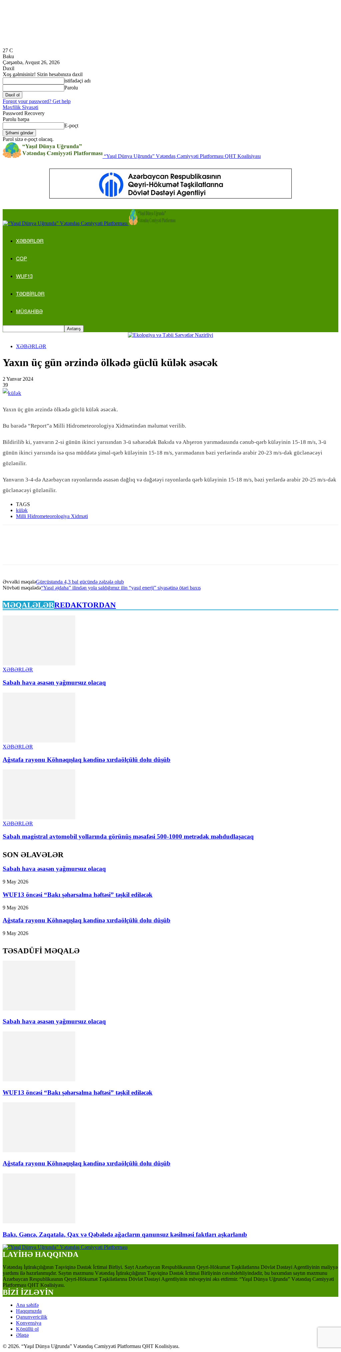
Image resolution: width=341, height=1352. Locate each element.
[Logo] (66, 223)
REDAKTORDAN (85, 605)
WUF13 (24, 275)
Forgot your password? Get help (37, 101)
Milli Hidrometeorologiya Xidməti (52, 516)
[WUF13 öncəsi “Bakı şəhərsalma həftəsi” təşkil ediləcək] (39, 1079)
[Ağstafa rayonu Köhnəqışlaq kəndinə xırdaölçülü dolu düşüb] (39, 741)
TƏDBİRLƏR (30, 293)
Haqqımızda (29, 1311)
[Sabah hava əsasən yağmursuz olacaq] (39, 663)
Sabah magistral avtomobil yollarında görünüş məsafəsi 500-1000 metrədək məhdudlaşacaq (128, 836)
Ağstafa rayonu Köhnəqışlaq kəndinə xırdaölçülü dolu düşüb (86, 759)
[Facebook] (14, 550)
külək (22, 510)
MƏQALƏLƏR (28, 605)
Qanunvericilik (31, 1317)
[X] (38, 550)
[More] (110, 551)
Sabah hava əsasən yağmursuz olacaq (54, 682)
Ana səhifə (27, 1305)
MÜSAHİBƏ (29, 311)
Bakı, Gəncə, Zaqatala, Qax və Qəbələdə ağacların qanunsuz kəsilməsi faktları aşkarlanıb (125, 1234)
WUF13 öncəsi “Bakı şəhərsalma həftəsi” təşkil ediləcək (78, 894)
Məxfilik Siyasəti (20, 107)
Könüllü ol (27, 1329)
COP (21, 258)
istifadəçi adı (77, 80)
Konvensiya (28, 1323)
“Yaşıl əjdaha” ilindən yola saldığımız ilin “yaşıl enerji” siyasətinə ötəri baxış (121, 588)
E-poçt (71, 125)
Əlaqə (22, 1335)
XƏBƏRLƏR (30, 240)
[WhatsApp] (86, 550)
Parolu (71, 87)
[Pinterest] (62, 550)
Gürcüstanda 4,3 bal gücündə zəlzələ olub (80, 582)
